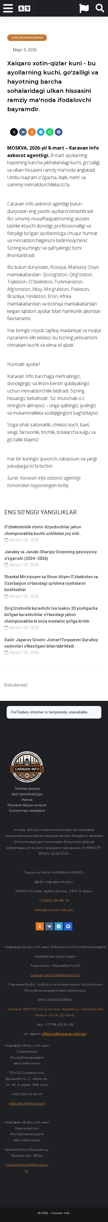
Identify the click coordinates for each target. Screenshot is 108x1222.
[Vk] (49, 926)
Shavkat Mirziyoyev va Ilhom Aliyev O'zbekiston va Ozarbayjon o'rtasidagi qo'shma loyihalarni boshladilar (51, 583)
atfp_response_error (27, 37)
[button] (14, 132)
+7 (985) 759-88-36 (54, 900)
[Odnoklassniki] (40, 926)
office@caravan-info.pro (54, 910)
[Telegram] (59, 926)
